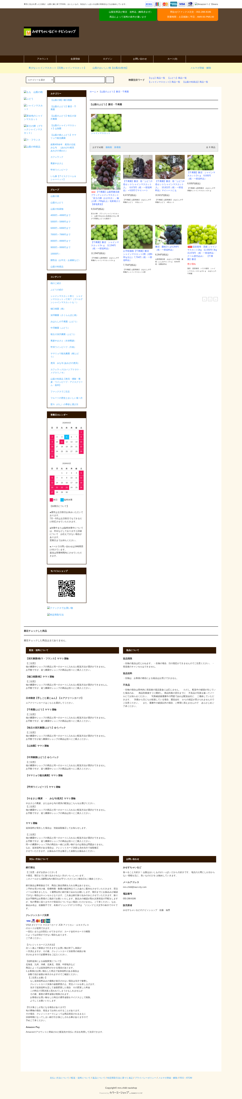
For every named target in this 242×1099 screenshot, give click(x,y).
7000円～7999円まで (60, 234)
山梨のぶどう (57, 202)
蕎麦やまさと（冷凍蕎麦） (63, 341)
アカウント (43, 58)
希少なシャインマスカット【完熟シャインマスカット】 (57, 68)
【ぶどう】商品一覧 (177, 78)
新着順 (117, 147)
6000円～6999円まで (60, 228)
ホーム (93, 92)
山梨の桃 (55, 196)
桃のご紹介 (56, 283)
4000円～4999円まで (60, 215)
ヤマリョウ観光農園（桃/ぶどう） (65, 355)
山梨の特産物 (57, 209)
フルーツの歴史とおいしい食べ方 (67, 398)
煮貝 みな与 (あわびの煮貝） (65, 363)
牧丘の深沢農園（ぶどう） (63, 334)
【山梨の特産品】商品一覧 (195, 82)
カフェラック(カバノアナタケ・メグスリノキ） (66, 371)
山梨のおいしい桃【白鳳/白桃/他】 (110, 68)
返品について (98, 1078)
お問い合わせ (140, 58)
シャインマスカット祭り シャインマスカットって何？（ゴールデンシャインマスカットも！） (67, 299)
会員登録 (75, 58)
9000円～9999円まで (60, 247)
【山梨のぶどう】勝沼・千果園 (114, 92)
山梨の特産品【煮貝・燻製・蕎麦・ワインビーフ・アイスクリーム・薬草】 (67, 382)
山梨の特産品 (57, 267)
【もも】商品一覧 (156, 78)
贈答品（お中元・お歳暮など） (66, 260)
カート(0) (172, 58)
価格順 (109, 147)
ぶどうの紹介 (57, 290)
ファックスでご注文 (60, 391)
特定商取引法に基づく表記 (120, 1078)
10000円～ (56, 254)
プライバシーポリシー (145, 1078)
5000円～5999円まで (60, 222)
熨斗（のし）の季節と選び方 (64, 404)
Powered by (104, 1093)
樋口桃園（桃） (58, 309)
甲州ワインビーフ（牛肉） (63, 347)
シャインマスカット (100, 133)
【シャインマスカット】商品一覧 (164, 82)
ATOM (189, 1078)
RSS (181, 1078)
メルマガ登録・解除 (200, 68)
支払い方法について (59, 1078)
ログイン (107, 58)
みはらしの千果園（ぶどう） (64, 322)
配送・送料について (80, 1078)
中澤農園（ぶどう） (60, 328)
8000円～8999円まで (60, 241)
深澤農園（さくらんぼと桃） (64, 315)
